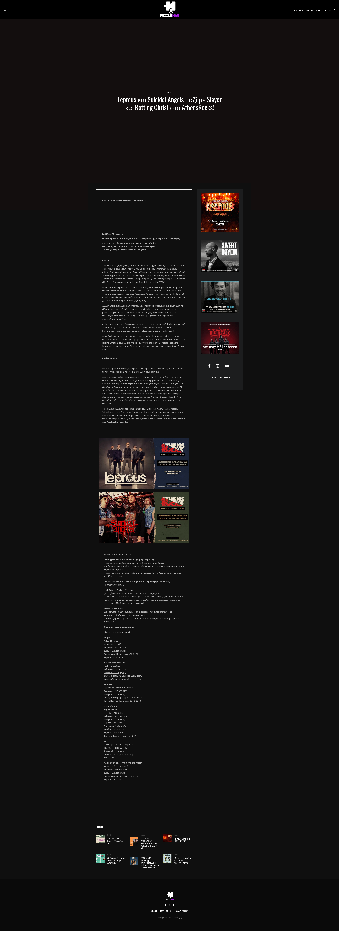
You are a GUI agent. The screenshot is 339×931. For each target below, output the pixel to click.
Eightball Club (111, 709)
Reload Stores (111, 640)
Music (169, 92)
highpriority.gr (146, 611)
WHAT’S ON (298, 10)
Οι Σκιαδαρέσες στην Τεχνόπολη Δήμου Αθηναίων (116, 860)
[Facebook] (334, 9)
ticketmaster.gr (164, 611)
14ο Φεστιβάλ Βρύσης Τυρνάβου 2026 (115, 840)
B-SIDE (318, 10)
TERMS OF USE (165, 911)
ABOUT (154, 911)
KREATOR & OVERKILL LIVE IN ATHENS (182, 839)
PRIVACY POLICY (181, 911)
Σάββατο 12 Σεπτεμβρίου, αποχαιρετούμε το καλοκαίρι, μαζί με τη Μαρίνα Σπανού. (150, 863)
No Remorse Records (114, 662)
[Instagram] (330, 9)
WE (105, 741)
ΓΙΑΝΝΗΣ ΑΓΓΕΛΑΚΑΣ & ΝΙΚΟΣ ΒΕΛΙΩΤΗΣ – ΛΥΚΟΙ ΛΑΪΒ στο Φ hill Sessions (150, 843)
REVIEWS (309, 10)
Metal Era (108, 684)
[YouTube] (325, 9)
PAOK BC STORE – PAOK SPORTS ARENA (123, 762)
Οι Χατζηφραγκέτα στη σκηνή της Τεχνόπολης (182, 860)
